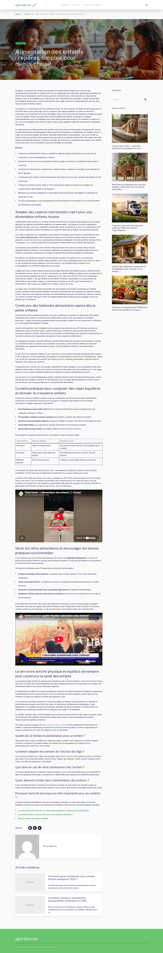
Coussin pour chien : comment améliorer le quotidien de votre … (127, 147)
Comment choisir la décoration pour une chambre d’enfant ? (45, 814)
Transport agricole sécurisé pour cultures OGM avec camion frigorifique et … (127, 228)
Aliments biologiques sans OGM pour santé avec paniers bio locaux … (129, 308)
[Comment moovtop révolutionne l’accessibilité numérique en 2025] (30, 905)
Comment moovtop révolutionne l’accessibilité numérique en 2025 (67, 899)
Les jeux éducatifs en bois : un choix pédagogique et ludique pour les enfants (53, 811)
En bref (21, 43)
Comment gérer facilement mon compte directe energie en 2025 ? (71, 878)
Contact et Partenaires (93, 5)
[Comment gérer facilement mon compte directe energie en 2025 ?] (30, 882)
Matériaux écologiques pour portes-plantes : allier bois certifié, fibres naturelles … (129, 187)
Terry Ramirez (23, 69)
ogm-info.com (26, 939)
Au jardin (76, 5)
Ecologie (64, 5)
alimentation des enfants (55, 725)
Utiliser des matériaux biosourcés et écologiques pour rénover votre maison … (129, 269)
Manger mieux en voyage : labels (33, 818)
